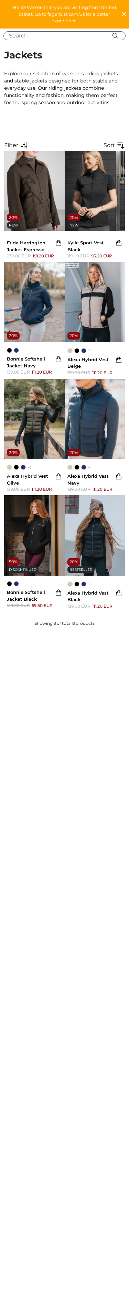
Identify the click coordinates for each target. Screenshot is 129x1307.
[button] (64, 14)
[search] (67, 36)
